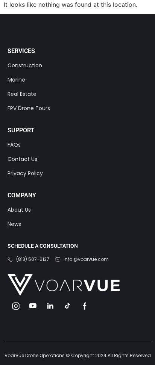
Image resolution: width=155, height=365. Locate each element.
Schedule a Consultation (43, 246)
